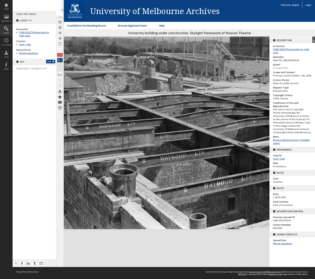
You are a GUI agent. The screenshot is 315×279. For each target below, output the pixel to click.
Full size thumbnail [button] (60, 22)
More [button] (6, 69)
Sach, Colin (25, 44)
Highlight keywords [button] (60, 86)
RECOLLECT (242, 274)
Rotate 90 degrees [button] (60, 44)
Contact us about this (60, 102)
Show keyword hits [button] (60, 80)
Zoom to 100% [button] (60, 49)
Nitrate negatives (28, 53)
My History (6, 45)
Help (162, 25)
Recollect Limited (275, 274)
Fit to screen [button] (60, 27)
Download (60, 91)
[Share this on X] (16, 261)
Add (49, 61)
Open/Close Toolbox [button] (62, 6)
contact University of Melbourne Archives (265, 272)
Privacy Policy (21, 272)
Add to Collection (60, 97)
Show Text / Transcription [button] (60, 75)
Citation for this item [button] (60, 107)
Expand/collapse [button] (313, 40)
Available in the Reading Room (86, 25)
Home (6, 9)
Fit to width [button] (60, 33)
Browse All (6, 21)
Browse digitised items (132, 25)
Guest (295, 5)
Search (6, 33)
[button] (60, 60)
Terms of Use (33, 272)
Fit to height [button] (60, 38)
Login (6, 57)
